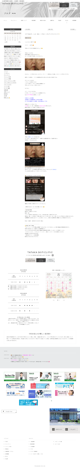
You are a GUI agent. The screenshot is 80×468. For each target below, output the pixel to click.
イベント (6, 71)
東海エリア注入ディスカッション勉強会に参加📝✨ (15, 56)
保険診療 (6, 90)
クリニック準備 (7, 78)
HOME (6, 441)
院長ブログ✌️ (28, 37)
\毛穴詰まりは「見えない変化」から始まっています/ (15, 48)
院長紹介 (7, 449)
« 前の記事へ (28, 29)
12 (5, 37)
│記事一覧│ (50, 29)
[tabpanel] (59, 285)
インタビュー (7, 73)
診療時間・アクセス (9, 451)
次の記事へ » (73, 29)
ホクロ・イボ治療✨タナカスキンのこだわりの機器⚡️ (16, 63)
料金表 (6, 458)
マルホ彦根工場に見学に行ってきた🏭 (12, 62)
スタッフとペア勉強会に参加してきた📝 (13, 60)
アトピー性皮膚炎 (33, 451)
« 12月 (6, 41)
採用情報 (7, 453)
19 (5, 38)
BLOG (6, 456)
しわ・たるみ (57, 444)
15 (12, 37)
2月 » (20, 41)
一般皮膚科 (32, 441)
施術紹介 (6, 93)
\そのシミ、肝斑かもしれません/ (11, 58)
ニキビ (31, 449)
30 (15, 39)
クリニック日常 (7, 76)
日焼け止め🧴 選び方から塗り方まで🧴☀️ (13, 65)
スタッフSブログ (7, 84)
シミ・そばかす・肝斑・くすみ (36, 453)
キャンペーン (7, 75)
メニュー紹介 (7, 86)
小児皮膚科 (32, 446)
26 (5, 39)
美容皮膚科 (32, 444)
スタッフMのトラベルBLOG (10, 82)
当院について (7, 92)
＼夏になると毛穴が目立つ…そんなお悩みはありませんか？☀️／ (18, 50)
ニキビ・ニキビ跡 (58, 441)
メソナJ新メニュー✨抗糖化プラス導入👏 (13, 54)
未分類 (5, 95)
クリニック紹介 (8, 446)
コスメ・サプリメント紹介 (10, 80)
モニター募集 (7, 88)
